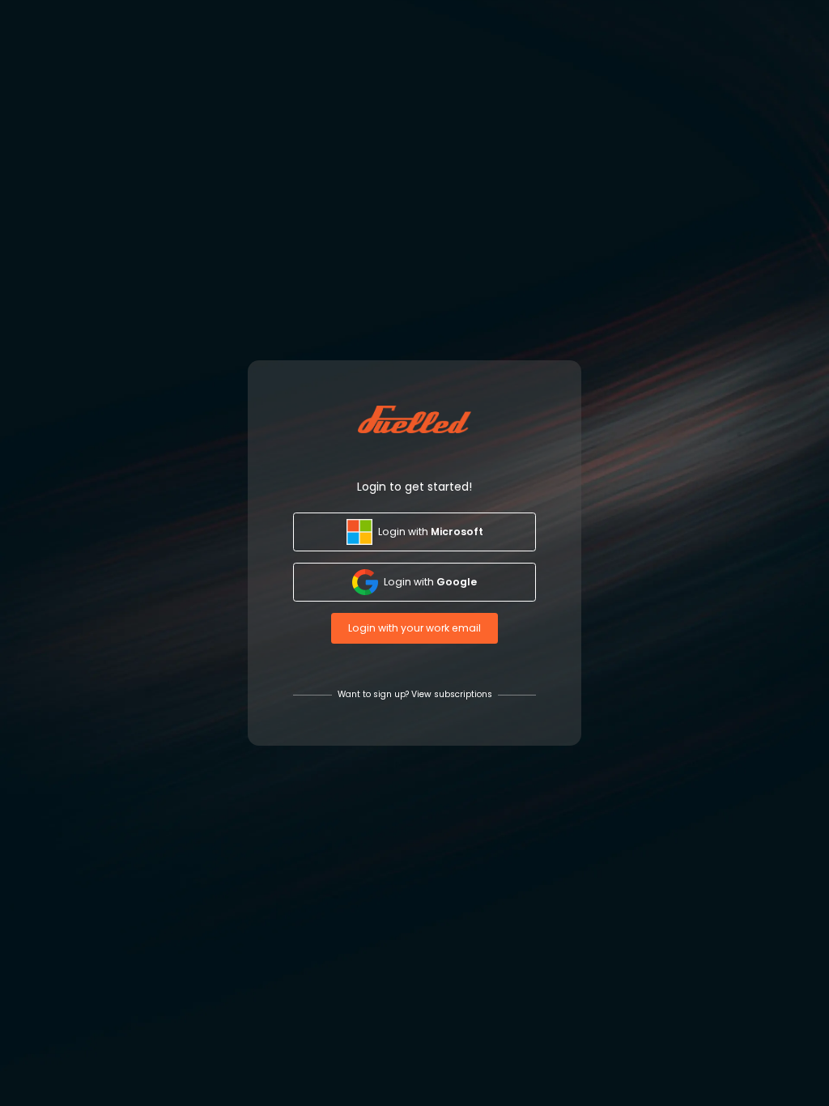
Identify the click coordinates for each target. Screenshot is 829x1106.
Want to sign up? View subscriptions (415, 694)
